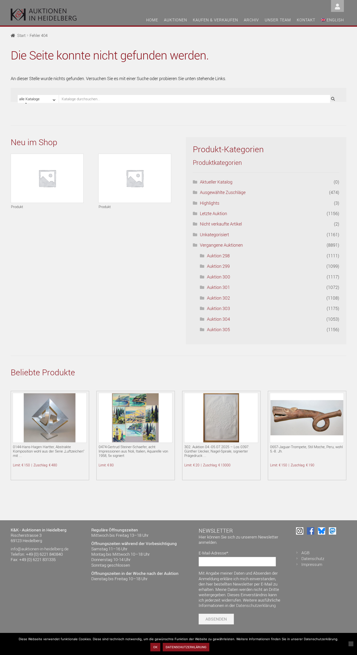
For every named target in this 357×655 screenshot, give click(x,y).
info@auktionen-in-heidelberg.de (39, 549)
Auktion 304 (218, 319)
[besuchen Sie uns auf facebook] (310, 531)
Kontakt (306, 20)
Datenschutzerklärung (256, 605)
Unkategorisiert (214, 234)
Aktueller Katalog (216, 182)
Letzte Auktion (213, 213)
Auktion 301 (218, 287)
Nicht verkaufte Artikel (221, 224)
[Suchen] (333, 98)
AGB (305, 552)
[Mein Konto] (337, 5)
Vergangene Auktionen (221, 245)
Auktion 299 (218, 266)
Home (152, 20)
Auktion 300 (218, 277)
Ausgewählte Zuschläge (223, 192)
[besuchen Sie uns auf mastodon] (332, 531)
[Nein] (350, 643)
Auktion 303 (218, 308)
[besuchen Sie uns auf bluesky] (321, 531)
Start (21, 35)
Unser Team (278, 20)
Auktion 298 (218, 256)
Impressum (311, 564)
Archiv (251, 20)
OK (155, 647)
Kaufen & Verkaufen (215, 20)
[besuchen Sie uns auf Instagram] (299, 531)
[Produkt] (47, 178)
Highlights (209, 203)
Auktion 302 (218, 298)
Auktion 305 (218, 329)
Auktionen (175, 20)
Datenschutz (312, 558)
